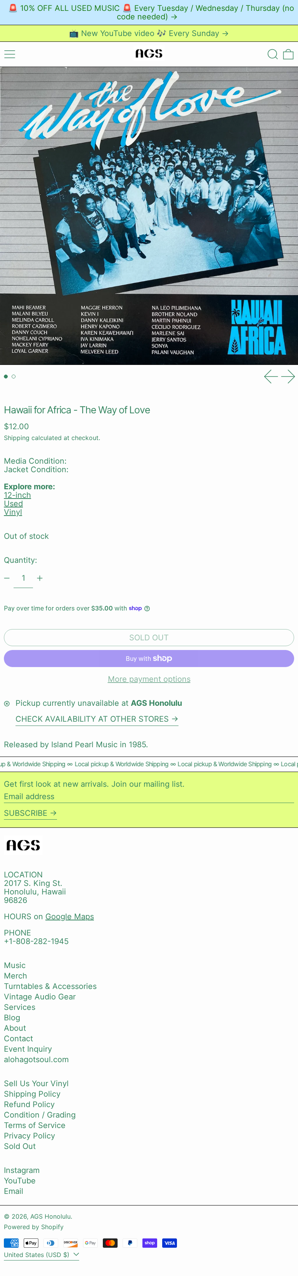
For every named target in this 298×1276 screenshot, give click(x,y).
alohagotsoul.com (36, 1059)
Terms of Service (35, 1125)
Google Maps (69, 916)
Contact (18, 1038)
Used (13, 503)
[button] (273, 54)
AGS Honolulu (50, 1216)
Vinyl (13, 512)
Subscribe (25, 813)
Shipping (16, 438)
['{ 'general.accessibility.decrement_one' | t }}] (7, 578)
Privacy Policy (29, 1135)
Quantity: (20, 560)
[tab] (6, 376)
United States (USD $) (37, 1255)
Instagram (22, 1170)
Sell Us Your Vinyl (36, 1083)
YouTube (20, 1180)
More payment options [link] (149, 679)
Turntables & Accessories (50, 986)
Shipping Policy (32, 1094)
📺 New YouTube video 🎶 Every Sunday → (149, 33)
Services (19, 1007)
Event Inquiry (28, 1049)
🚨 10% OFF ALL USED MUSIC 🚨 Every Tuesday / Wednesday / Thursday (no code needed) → (151, 12)
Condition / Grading (40, 1115)
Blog (12, 1017)
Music (15, 965)
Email (13, 1191)
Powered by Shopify (34, 1227)
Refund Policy (29, 1104)
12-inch (17, 495)
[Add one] (40, 578)
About (15, 1028)
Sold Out (20, 1146)
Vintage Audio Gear (40, 996)
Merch (15, 975)
